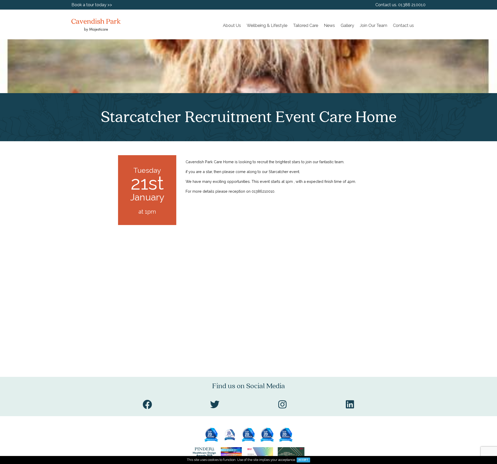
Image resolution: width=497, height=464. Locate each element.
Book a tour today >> (91, 4)
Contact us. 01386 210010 (400, 4)
